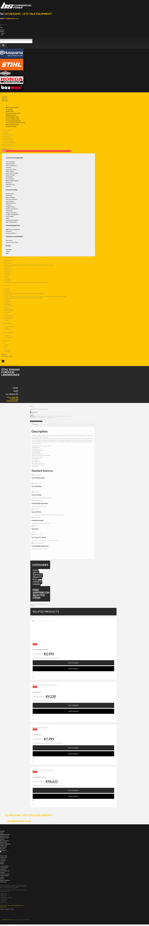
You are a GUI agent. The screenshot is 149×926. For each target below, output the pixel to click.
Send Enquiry (73, 669)
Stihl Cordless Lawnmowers (43, 417)
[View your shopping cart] (2, 362)
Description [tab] (35, 424)
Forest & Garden (67, 416)
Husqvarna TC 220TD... (39, 777)
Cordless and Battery (59, 416)
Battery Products (51, 416)
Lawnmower (53, 417)
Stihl (36, 417)
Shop (16, 391)
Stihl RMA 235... (37, 692)
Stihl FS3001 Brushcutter (40, 649)
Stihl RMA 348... (37, 734)
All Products (12, 394)
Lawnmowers (32, 417)
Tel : (10, 13)
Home (15, 388)
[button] (35, 94)
